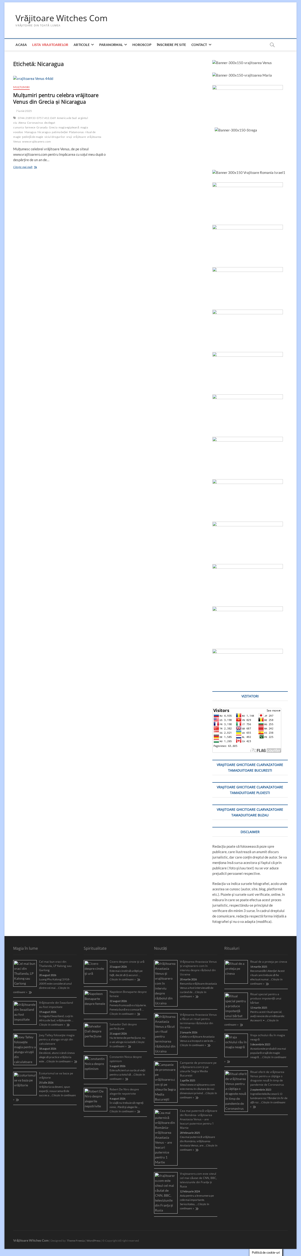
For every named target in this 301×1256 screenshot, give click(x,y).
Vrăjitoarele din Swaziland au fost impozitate (56, 1005)
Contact (199, 45)
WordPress (93, 1240)
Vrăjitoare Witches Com (61, 18)
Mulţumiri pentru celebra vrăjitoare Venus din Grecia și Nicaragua (56, 98)
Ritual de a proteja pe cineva (268, 962)
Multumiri (21, 87)
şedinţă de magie (32, 137)
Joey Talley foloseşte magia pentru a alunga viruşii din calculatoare (57, 1039)
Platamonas (76, 132)
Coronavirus (35, 122)
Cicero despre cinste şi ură (127, 962)
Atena (22, 122)
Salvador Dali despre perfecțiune (123, 1026)
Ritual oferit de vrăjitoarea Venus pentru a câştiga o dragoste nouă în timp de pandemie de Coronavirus (267, 1078)
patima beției (60, 132)
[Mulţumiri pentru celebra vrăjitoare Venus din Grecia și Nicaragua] (59, 78)
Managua (30, 132)
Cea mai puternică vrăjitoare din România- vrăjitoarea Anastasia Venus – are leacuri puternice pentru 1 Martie (198, 1119)
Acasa (21, 45)
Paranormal (111, 45)
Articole (82, 45)
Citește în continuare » (52, 1024)
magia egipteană (69, 127)
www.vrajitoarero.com (36, 141)
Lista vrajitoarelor (50, 45)
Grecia (53, 127)
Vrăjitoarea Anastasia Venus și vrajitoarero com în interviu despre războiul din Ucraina (198, 968)
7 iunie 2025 (24, 111)
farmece (30, 127)
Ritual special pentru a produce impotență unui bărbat (265, 998)
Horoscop (141, 45)
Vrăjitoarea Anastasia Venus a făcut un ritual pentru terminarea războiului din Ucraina (198, 1021)
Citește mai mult (28, 167)
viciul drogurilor (54, 137)
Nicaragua (44, 132)
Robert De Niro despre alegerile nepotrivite (124, 1091)
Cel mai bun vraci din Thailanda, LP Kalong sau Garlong (55, 966)
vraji (69, 137)
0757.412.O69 (46, 118)
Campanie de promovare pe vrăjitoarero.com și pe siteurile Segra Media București (198, 1069)
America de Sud (67, 118)
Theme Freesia (76, 1240)
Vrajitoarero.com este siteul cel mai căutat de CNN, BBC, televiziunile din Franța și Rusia (198, 1180)
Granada (42, 127)
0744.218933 (27, 118)
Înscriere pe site (171, 45)
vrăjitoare (79, 137)
